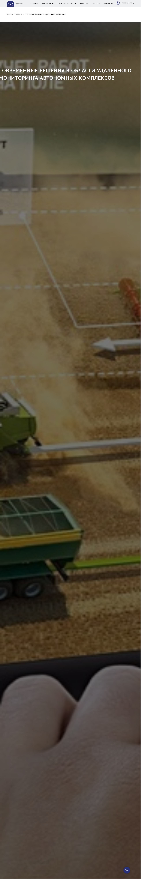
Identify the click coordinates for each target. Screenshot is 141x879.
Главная (10, 14)
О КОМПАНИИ (48, 3)
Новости (19, 14)
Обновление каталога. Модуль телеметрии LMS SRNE (45, 14)
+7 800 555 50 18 (127, 3)
